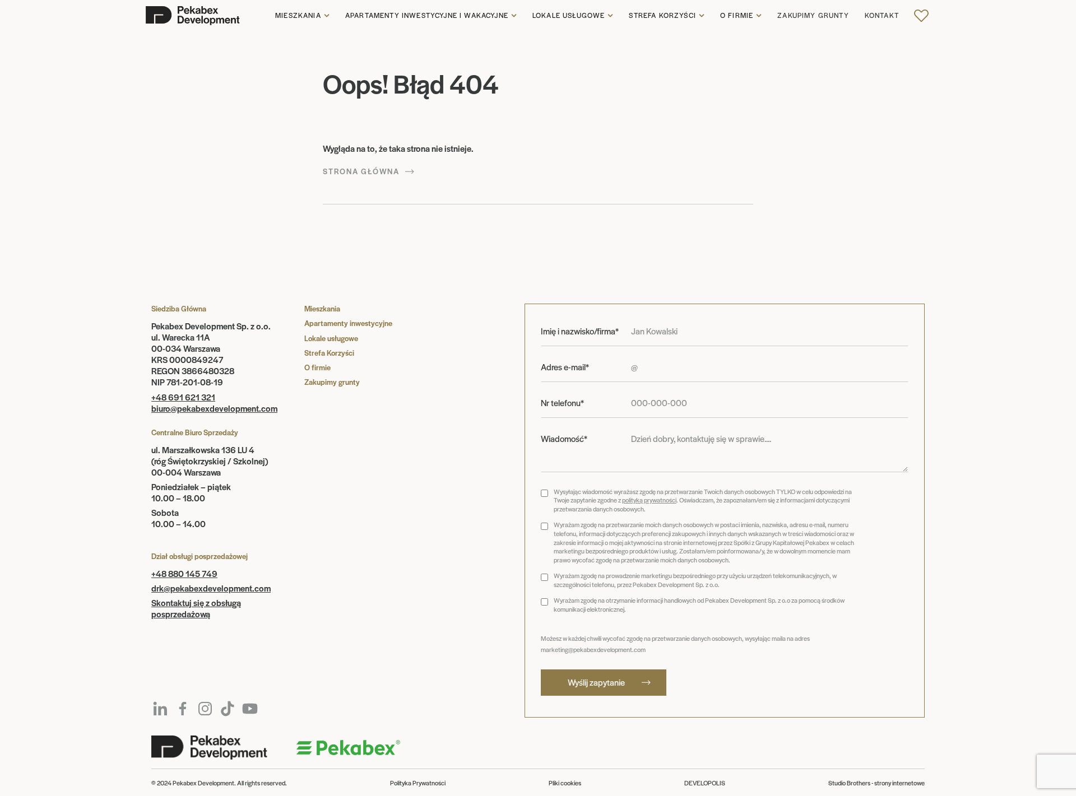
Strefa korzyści (662, 15)
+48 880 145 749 (184, 573)
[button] (302, 16)
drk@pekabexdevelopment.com (211, 588)
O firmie (736, 15)
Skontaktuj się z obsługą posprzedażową (196, 608)
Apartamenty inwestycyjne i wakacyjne (426, 15)
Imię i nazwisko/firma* (580, 331)
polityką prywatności (649, 499)
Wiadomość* (564, 438)
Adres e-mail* (565, 367)
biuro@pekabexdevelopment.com (214, 408)
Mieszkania (298, 15)
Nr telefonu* (562, 402)
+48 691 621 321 (183, 397)
